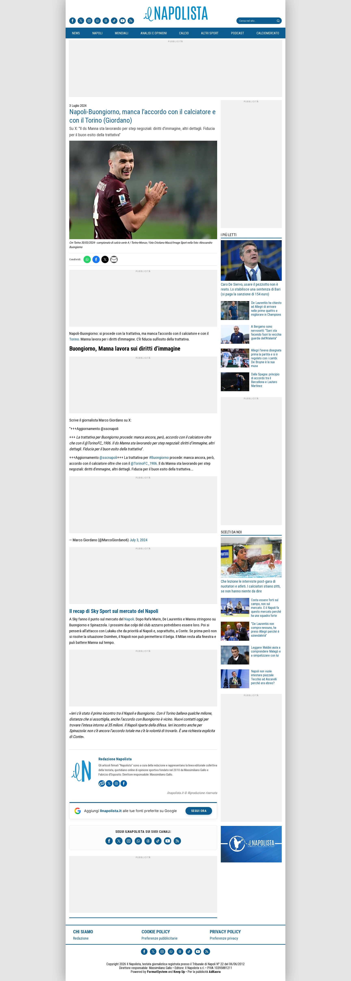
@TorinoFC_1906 (144, 463)
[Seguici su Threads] (106, 21)
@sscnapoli (108, 457)
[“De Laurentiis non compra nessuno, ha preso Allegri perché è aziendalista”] (235, 632)
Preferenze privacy (224, 938)
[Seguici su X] (81, 21)
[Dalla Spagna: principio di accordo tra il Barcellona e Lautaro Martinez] (235, 382)
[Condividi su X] (105, 259)
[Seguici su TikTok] (114, 21)
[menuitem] (76, 33)
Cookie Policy (156, 931)
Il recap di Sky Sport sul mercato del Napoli (113, 611)
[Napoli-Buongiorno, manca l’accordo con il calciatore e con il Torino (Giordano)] (143, 190)
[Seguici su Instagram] (89, 21)
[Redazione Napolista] (81, 771)
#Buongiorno (159, 457)
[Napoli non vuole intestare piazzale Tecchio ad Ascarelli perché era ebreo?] (235, 679)
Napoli (129, 619)
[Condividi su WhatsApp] (87, 259)
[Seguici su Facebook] (72, 21)
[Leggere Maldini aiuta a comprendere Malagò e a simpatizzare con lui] (235, 656)
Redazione (81, 938)
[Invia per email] (114, 259)
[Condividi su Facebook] (96, 259)
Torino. (74, 339)
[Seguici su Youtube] (122, 21)
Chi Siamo (83, 931)
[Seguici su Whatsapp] (97, 21)
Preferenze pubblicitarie (160, 938)
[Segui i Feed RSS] (131, 21)
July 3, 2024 (138, 540)
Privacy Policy (225, 931)
